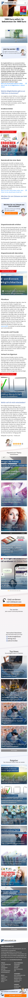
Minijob (16, 967)
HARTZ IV (3, 978)
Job (15, 970)
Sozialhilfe (4, 977)
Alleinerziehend (5, 970)
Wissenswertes (5, 972)
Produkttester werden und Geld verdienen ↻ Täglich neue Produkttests (13, 394)
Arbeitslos (4, 980)
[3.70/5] (14, 444)
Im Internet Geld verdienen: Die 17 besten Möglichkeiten (13, 842)
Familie (3, 966)
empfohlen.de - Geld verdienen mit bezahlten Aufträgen (12, 583)
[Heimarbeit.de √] (8, 3)
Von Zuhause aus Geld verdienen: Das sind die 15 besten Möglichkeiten (13, 499)
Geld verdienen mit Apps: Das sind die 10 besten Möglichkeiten (14, 820)
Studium (16, 987)
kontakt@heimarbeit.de (16, 959)
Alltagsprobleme (6, 964)
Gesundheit (4, 967)
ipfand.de (3, 326)
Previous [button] (2, 574)
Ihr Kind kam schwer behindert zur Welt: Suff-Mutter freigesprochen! (12, 697)
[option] (14, 144)
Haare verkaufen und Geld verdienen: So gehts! (12, 526)
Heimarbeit (23, 478)
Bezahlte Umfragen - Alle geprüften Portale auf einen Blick (13, 902)
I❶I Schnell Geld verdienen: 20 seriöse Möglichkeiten (13, 292)
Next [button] (25, 574)
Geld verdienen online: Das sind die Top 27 (13, 153)
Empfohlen (6, 478)
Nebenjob (16, 966)
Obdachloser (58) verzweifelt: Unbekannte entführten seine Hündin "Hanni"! (12, 719)
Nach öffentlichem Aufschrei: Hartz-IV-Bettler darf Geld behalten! (13, 744)
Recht (2, 981)
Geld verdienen (22, 38)
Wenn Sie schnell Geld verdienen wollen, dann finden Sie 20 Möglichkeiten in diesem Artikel (13, 85)
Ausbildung (17, 986)
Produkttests (18, 978)
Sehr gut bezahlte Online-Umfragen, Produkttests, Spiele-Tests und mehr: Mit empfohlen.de (12, 548)
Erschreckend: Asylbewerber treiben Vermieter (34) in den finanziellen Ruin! (11, 672)
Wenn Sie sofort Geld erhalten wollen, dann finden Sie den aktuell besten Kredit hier (12, 191)
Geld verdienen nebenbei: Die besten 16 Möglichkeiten (14, 862)
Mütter (3, 969)
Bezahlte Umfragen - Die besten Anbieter (13, 472)
